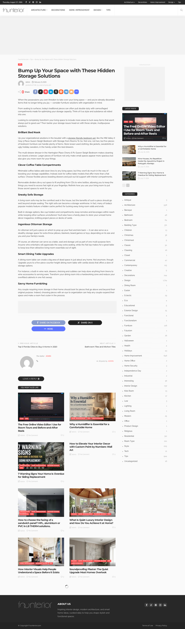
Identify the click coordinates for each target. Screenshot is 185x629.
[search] (181, 10)
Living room (145, 411)
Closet (145, 255)
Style (145, 446)
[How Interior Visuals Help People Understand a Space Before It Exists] (41, 552)
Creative (145, 270)
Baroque (145, 210)
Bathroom (145, 215)
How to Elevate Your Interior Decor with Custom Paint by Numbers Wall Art (90, 447)
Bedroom (145, 220)
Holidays (145, 351)
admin (28, 82)
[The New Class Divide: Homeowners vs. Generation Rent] (92, 598)
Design (170, 2)
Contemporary (145, 265)
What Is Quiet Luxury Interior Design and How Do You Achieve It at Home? (91, 521)
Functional (145, 315)
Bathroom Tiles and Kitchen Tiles (100, 347)
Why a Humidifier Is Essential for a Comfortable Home (89, 426)
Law (145, 401)
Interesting (76, 609)
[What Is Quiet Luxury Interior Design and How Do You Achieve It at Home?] (92, 502)
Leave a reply (30, 379)
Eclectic (145, 295)
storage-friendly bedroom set (82, 138)
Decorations (142, 2)
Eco (145, 300)
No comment (33, 435)
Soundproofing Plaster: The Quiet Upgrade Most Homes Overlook (88, 571)
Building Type (145, 225)
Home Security (145, 366)
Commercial (145, 260)
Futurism (145, 331)
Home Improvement (157, 2)
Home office (145, 361)
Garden (145, 336)
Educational (145, 305)
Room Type (145, 441)
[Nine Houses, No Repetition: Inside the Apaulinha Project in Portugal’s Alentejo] (129, 161)
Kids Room (145, 391)
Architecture (129, 2)
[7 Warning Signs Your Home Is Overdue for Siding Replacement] (41, 456)
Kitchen (145, 396)
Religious (145, 431)
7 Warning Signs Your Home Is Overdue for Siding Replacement (41, 475)
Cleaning (145, 250)
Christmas (145, 235)
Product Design (145, 426)
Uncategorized (97, 418)
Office (145, 421)
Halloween (145, 341)
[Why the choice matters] (41, 598)
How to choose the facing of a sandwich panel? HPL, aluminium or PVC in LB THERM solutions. (39, 523)
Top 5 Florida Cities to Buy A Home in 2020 (37, 347)
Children (145, 230)
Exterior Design (145, 310)
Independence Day (145, 371)
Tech (21, 419)
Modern (145, 416)
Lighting (145, 406)
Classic (145, 245)
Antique (145, 200)
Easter (145, 290)
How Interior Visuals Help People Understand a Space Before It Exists (39, 571)
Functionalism (145, 320)
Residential (24, 514)
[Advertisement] (81, 36)
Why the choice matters (32, 615)
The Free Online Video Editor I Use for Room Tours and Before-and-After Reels (39, 427)
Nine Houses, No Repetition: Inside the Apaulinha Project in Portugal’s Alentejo (151, 161)
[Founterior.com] (13, 10)
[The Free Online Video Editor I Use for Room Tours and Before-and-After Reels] (41, 407)
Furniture (145, 325)
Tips (179, 2)
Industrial (145, 376)
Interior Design (53, 465)
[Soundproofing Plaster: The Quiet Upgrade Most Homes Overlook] (92, 552)
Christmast (145, 240)
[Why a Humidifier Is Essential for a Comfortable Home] (92, 407)
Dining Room (145, 285)
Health (145, 346)
